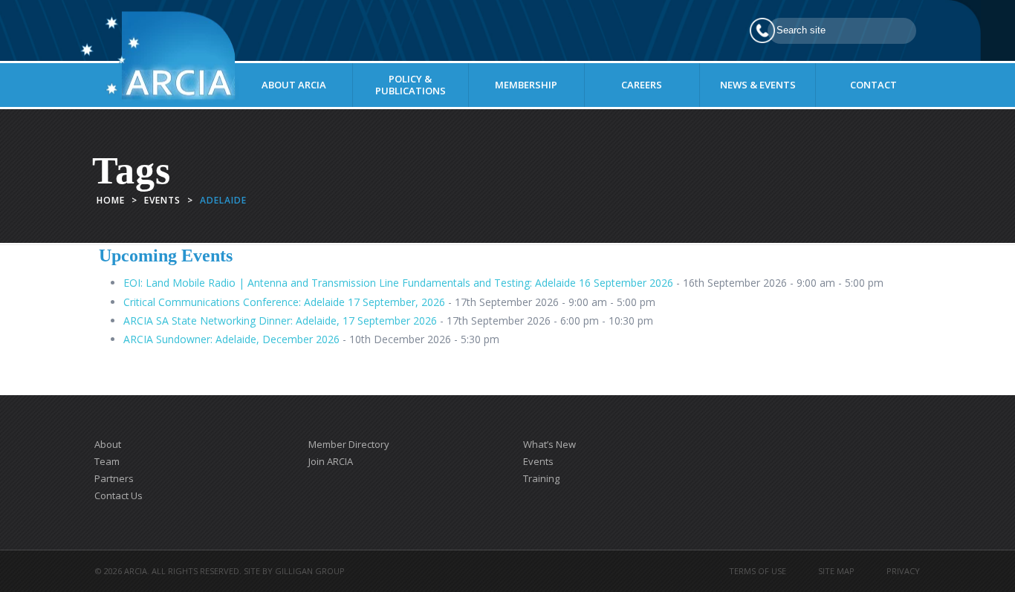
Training (541, 478)
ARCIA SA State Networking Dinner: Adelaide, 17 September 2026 (280, 320)
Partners (114, 478)
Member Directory (348, 444)
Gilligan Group (310, 570)
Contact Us (118, 495)
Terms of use (757, 570)
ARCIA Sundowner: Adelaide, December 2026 (231, 339)
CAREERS (641, 84)
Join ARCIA (330, 461)
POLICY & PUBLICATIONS (410, 84)
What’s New (549, 444)
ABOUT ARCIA (294, 84)
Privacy (903, 570)
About (107, 444)
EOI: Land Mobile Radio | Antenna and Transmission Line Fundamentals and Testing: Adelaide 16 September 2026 (398, 283)
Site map (836, 570)
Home (111, 200)
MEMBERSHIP (526, 84)
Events (162, 200)
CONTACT (873, 84)
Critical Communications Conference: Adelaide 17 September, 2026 (284, 302)
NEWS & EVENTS (758, 84)
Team (107, 461)
